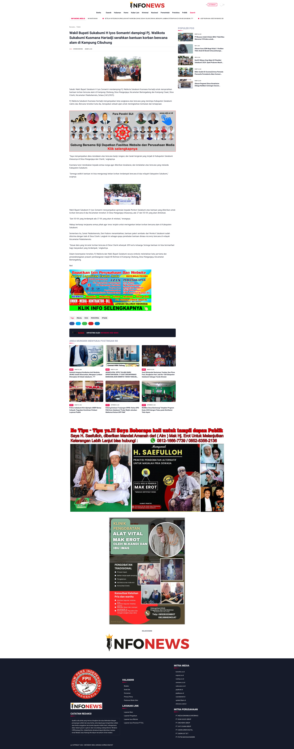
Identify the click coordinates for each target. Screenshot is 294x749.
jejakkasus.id (180, 693)
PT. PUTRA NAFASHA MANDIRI (185, 737)
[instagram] (219, 745)
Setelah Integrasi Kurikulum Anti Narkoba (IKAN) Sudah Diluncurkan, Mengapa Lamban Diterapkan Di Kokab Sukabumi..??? (117, 18)
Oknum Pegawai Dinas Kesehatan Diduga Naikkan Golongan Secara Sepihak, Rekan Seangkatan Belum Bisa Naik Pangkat (209, 85)
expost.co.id (180, 675)
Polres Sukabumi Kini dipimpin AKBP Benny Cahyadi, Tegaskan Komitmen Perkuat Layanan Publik (85, 410)
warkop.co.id (180, 679)
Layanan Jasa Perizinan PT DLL (134, 723)
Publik (79, 27)
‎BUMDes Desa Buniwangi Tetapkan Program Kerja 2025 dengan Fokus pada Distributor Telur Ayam (158, 410)
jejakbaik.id (179, 690)
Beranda (72, 27)
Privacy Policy (128, 697)
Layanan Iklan (128, 712)
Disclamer (127, 693)
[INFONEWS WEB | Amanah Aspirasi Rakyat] (147, 8)
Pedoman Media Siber (131, 700)
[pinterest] (90, 323)
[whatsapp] (84, 323)
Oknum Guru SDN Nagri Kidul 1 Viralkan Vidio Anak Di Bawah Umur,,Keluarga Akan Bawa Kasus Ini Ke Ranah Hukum (209, 50)
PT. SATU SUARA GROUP (183, 726)
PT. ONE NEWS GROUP (183, 723)
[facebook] (72, 323)
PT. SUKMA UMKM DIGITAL (184, 730)
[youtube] (222, 745)
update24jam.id (181, 700)
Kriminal (145, 13)
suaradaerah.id (180, 697)
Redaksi (126, 686)
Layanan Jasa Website (131, 719)
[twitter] (78, 323)
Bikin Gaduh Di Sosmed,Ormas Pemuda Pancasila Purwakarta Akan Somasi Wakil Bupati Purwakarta (209, 73)
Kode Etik (127, 690)
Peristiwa (176, 13)
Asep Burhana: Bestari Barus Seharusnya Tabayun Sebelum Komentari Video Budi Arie (199, 18)
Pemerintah (165, 13)
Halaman (117, 13)
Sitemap (212, 4)
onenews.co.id (180, 682)
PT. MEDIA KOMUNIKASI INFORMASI (187, 716)
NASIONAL (95, 318)
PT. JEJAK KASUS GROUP (183, 719)
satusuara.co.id (180, 686)
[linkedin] (97, 323)
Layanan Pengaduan (130, 716)
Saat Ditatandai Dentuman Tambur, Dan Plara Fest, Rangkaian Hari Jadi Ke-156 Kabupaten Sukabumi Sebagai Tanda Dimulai (158, 374)
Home (126, 13)
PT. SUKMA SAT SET (182, 734)
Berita (98, 13)
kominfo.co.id (180, 672)
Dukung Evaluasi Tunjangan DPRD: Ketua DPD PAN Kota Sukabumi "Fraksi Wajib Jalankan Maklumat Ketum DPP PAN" (122, 410)
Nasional (154, 13)
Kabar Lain (135, 13)
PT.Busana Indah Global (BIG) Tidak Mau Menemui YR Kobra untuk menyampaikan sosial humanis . (209, 38)
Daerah (108, 13)
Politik (184, 13)
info (86, 318)
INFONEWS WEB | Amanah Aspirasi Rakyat (98, 745)
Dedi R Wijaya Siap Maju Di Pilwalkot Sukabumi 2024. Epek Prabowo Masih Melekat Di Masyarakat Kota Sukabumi (209, 61)
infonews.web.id (181, 704)
